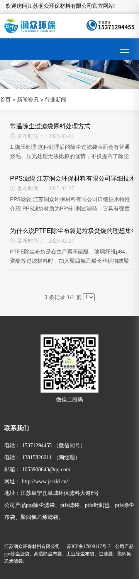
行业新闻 (55, 99)
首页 (5, 99)
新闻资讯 (28, 99)
